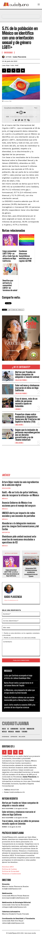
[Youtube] (21, 752)
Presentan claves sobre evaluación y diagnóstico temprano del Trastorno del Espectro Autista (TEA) (27, 418)
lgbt (9, 309)
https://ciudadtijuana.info (11, 600)
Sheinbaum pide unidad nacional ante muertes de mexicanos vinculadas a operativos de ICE (19, 539)
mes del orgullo (18, 309)
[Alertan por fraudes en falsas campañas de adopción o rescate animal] (7, 376)
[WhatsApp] (18, 70)
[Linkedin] (23, 70)
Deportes (6, 532)
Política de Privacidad (10, 871)
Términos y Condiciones (11, 874)
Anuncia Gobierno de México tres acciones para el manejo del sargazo (19, 504)
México (5, 498)
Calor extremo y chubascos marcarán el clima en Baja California (27, 388)
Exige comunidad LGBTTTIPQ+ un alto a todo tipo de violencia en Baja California (11, 573)
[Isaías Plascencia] (4, 57)
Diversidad (8, 53)
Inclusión (19, 425)
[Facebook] (4, 70)
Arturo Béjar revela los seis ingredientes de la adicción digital (20, 483)
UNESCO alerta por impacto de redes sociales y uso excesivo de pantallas (18, 514)
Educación (6, 488)
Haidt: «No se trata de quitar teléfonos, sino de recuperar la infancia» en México (20, 494)
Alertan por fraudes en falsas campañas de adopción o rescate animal (27, 374)
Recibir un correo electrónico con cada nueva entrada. (20, 637)
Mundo (18, 409)
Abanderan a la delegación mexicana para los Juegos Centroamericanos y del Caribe (20, 526)
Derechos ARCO (8, 867)
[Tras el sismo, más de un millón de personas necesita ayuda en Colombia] (7, 403)
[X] (9, 70)
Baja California (21, 380)
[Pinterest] (13, 70)
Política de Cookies (9, 869)
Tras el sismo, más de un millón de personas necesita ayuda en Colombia (26, 402)
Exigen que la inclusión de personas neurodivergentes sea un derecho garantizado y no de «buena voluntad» (27, 435)
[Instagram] (10, 752)
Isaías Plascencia (19, 57)
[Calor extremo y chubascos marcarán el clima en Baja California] (7, 389)
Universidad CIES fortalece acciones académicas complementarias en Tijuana (31, 572)
